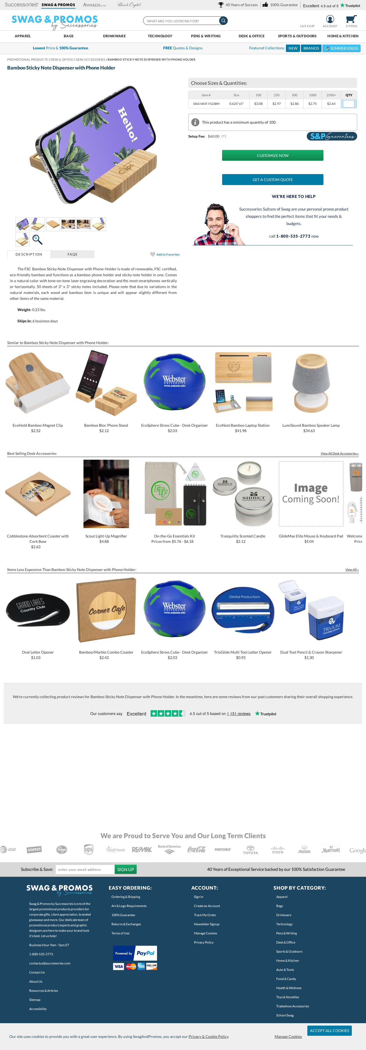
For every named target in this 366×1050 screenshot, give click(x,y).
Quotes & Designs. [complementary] (183, 48)
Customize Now (273, 155)
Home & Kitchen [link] (287, 961)
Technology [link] (284, 924)
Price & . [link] (61, 48)
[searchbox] (185, 20)
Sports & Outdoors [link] (289, 951)
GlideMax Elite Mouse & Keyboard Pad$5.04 (311, 539)
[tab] (29, 254)
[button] (22, 5)
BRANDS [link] (311, 48)
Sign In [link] (198, 897)
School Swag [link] (285, 1015)
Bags (69, 36)
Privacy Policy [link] (204, 942)
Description (29, 254)
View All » (352, 570)
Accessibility (38, 1009)
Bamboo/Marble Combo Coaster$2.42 (106, 655)
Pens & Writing (206, 36)
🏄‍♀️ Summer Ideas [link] (341, 48)
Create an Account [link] (207, 906)
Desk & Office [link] (285, 942)
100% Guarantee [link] (123, 915)
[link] (239, 4)
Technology (160, 36)
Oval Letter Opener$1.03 (38, 655)
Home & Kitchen (342, 36)
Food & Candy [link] (286, 979)
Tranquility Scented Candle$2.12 (243, 539)
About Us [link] (35, 981)
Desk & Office (252, 36)
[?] (224, 136)
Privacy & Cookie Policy (208, 1036)
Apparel (23, 36)
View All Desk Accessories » (340, 453)
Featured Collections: (303, 48)
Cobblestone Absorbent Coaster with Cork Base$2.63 (38, 541)
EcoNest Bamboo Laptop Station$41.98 (243, 428)
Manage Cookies (288, 1036)
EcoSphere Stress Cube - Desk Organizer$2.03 (174, 428)
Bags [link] (279, 906)
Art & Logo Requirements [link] (129, 906)
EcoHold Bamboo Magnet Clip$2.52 (38, 428)
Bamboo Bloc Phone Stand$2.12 (106, 428)
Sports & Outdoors (297, 36)
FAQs (72, 254)
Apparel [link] (281, 897)
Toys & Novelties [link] (287, 997)
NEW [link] (293, 48)
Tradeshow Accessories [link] (292, 1006)
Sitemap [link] (34, 1000)
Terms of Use (120, 933)
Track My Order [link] (205, 915)
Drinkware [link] (283, 915)
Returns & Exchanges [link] (126, 924)
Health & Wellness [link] (288, 988)
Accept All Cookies (329, 1030)
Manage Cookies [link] (205, 933)
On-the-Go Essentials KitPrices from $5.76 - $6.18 (173, 539)
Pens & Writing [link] (286, 933)
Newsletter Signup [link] (206, 924)
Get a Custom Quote (273, 179)
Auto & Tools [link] (285, 970)
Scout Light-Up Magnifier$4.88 (106, 539)
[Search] (223, 20)
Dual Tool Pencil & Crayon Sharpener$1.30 (311, 655)
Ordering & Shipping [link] (125, 897)
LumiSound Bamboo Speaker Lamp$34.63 (311, 428)
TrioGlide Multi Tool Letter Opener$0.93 (243, 655)
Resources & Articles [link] (43, 991)
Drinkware (114, 36)
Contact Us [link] (37, 972)
